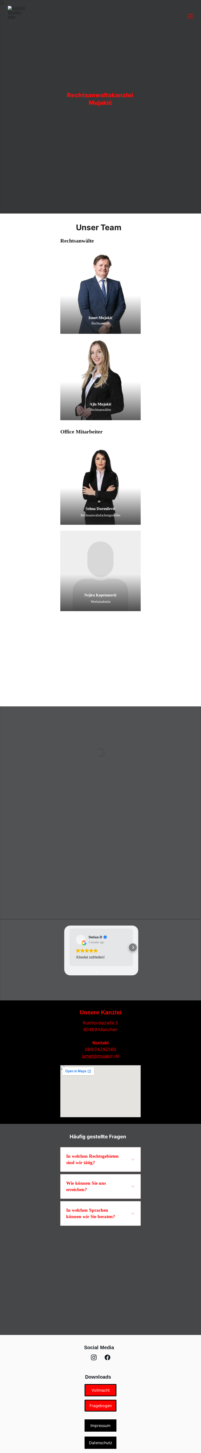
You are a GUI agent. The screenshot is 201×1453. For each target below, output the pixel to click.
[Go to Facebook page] (107, 1357)
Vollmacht (100, 1390)
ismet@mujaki (96, 1056)
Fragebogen (100, 1405)
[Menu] (190, 16)
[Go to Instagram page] (94, 1357)
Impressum (100, 1425)
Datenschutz (100, 1442)
